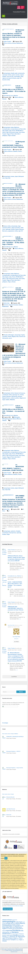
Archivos (9, 43)
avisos (17, 923)
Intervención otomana (16, 396)
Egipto (6, 130)
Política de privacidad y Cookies (21, 949)
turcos (10, 338)
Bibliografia (17, 417)
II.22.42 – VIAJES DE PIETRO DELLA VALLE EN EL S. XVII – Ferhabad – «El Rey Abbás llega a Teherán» (13, 240)
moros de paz (10, 76)
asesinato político (6, 227)
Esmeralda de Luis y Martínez (11, 95)
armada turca (10, 923)
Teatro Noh (7, 178)
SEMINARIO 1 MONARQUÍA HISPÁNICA (15, 736)
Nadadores (21, 933)
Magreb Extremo (6, 398)
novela (15, 935)
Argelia (23, 334)
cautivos (9, 924)
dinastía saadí (14, 73)
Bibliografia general (7, 418)
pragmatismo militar (13, 231)
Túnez (17, 939)
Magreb (14, 336)
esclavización (21, 73)
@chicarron (16, 638)
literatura (15, 932)
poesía (8, 936)
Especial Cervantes (13, 304)
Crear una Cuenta (8, 909)
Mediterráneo (20, 43)
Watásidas (12, 399)
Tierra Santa (21, 132)
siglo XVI (19, 78)
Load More (14, 676)
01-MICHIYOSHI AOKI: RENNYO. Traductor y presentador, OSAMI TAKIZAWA (13, 467)
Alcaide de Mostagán (9, 334)
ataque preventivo (16, 227)
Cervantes (4, 336)
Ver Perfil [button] (16, 641)
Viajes (8, 534)
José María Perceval (10, 809)
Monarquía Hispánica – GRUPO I (13, 751)
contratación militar (7, 394)
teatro (18, 938)
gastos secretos (16, 74)
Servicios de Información (17, 936)
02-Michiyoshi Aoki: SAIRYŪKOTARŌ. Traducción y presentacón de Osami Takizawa (13, 144)
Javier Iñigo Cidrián (11, 625)
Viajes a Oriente (11, 135)
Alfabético (16, 733)
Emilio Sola (6, 303)
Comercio (18, 924)
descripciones (12, 532)
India (10, 130)
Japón (16, 176)
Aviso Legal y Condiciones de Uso (8, 949)
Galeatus (4, 99)
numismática (17, 76)
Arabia (12, 127)
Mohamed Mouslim (10, 797)
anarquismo (14, 919)
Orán (22, 76)
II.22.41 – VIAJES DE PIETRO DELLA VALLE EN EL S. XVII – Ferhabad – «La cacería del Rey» (13, 409)
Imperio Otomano (19, 229)
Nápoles (19, 935)
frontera (9, 74)
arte (14, 923)
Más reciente (4, 733)
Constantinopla (6, 129)
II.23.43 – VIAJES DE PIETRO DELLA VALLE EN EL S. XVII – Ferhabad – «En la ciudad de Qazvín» (13, 89)
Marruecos (4, 231)
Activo (9, 733)
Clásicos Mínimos (19, 97)
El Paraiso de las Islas (13, 928)
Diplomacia (18, 927)
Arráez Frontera (7, 41)
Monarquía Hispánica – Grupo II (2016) (14, 767)
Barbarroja (4, 924)
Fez (18, 394)
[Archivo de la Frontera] (10, 4)
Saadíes (7, 399)
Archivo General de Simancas (18, 393)
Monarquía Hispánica (15, 933)
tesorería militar (6, 79)
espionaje (4, 74)
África (5, 43)
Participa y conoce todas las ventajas (15, 905)
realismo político (15, 398)
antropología (7, 73)
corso (13, 927)
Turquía (4, 134)
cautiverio (13, 531)
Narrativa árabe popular (7, 935)
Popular (12, 733)
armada (4, 923)
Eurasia (14, 43)
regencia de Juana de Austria (9, 78)
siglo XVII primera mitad (12, 132)
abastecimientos (7, 919)
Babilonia (16, 127)
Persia (13, 130)
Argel (19, 226)
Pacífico (20, 151)
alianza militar (7, 226)
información (5, 932)
